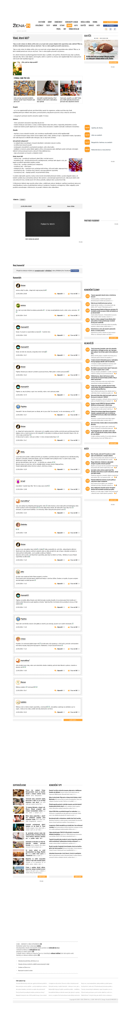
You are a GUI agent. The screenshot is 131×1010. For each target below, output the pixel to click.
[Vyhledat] (106, 29)
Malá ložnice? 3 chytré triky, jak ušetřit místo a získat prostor (97, 995)
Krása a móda (85, 22)
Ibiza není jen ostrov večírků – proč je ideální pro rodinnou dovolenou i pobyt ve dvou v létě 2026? (32, 986)
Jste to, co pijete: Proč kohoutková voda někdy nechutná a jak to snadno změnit (65, 995)
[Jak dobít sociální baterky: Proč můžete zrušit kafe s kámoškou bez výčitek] (47, 88)
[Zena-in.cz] (23, 25)
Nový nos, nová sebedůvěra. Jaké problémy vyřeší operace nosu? (97, 983)
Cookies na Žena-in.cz (24, 967)
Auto (76, 25)
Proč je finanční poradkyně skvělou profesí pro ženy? (30, 992)
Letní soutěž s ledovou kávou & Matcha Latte (100, 58)
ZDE (41, 944)
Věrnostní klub (74, 29)
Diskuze (91, 25)
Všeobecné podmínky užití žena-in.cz (28, 961)
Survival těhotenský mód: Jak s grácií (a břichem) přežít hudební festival (32, 983)
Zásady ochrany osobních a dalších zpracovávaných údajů (33, 964)
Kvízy (98, 25)
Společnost (39, 25)
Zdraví (69, 25)
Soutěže (83, 25)
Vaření (55, 25)
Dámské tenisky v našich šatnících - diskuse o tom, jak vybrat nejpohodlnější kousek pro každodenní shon (65, 986)
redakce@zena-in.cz (54, 948)
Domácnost (58, 22)
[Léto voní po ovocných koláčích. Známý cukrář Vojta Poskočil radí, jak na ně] (24, 88)
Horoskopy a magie (71, 22)
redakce (39, 946)
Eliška (72, 206)
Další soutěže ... (113, 62)
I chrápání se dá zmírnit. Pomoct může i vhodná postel (63, 983)
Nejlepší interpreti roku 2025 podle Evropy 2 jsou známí (31, 995)
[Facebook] (115, 29)
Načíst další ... (73, 720)
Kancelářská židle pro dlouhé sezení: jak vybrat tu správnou (65, 992)
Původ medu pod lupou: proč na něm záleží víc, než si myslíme (97, 992)
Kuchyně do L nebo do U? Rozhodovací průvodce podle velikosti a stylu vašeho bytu (97, 986)
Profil (58, 29)
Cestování (41, 22)
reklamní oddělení (56, 953)
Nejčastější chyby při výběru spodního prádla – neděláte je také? (65, 989)
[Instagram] (110, 29)
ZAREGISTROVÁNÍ (39, 270)
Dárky (50, 22)
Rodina (95, 22)
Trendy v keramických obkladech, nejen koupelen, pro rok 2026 (97, 989)
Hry (65, 29)
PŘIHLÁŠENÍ (48, 270)
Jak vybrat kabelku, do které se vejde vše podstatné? (30, 989)
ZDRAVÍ (22, 200)
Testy (48, 25)
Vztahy (62, 25)
